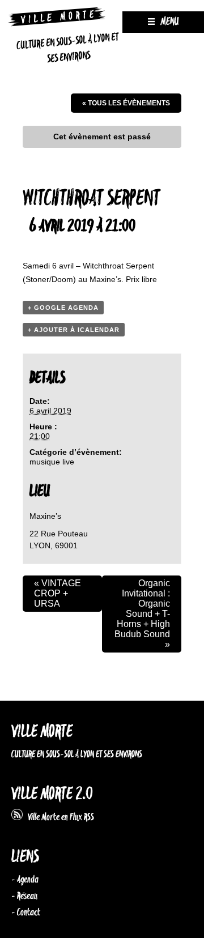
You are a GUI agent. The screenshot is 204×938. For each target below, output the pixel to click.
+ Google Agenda (63, 307)
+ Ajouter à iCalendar (74, 329)
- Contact (25, 912)
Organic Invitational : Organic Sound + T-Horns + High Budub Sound (142, 613)
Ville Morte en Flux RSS (58, 817)
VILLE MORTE (42, 732)
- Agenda (25, 879)
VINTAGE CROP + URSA (57, 593)
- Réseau (24, 896)
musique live (51, 461)
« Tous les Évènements (126, 103)
